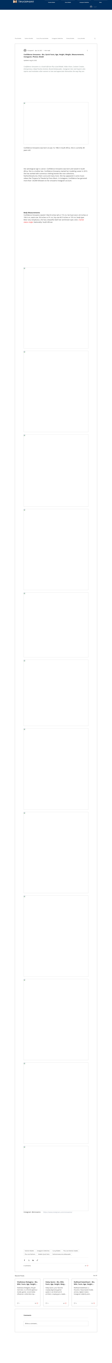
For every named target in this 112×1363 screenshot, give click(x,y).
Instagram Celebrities (57, 38)
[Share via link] (37, 1260)
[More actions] (87, 50)
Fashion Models (29, 38)
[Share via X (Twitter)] (29, 1260)
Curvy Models (81, 38)
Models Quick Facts (44, 1254)
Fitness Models (70, 38)
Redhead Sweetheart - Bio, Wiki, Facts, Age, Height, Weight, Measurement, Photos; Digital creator (84, 1283)
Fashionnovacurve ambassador (61, 1254)
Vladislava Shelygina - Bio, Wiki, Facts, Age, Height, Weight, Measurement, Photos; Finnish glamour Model (27, 1283)
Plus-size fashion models (70, 1251)
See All (95, 1275)
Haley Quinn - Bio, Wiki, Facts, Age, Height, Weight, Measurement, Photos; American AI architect (56, 1283)
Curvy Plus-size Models (42, 38)
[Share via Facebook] (24, 1260)
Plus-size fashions (30, 1254)
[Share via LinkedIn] (33, 1260)
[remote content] (56, 87)
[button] (95, 38)
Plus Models (18, 38)
